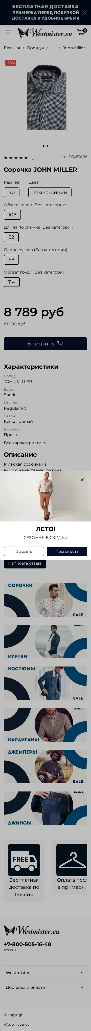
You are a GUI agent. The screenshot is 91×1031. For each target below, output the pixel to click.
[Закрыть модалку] (82, 480)
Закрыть (24, 551)
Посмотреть (67, 551)
